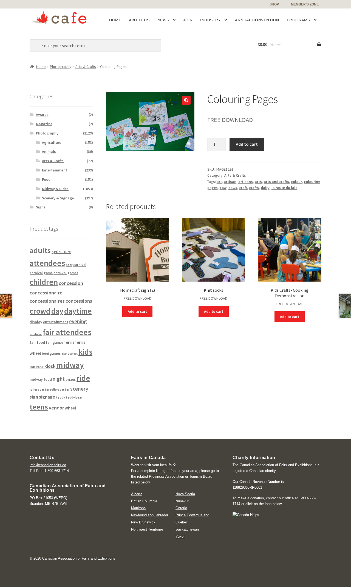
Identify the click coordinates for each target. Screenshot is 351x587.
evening (78, 321)
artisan (230, 181)
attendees (47, 263)
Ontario (181, 508)
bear (69, 265)
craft (243, 187)
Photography (60, 66)
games (55, 353)
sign (34, 397)
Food (46, 179)
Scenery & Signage (58, 198)
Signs (41, 207)
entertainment (55, 321)
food (45, 353)
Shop (274, 4)
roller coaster (39, 389)
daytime (78, 311)
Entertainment (54, 170)
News (163, 20)
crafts (254, 187)
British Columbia (144, 501)
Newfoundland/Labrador (149, 515)
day (57, 311)
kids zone (37, 367)
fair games (54, 342)
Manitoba (138, 508)
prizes (71, 379)
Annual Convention (257, 20)
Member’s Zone (305, 4)
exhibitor (36, 334)
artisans (245, 181)
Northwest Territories (147, 529)
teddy (60, 397)
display (36, 322)
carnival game (41, 273)
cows (232, 187)
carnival (79, 264)
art (219, 181)
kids (85, 352)
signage (47, 397)
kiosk (49, 366)
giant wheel (69, 354)
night (59, 379)
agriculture (61, 251)
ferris (69, 342)
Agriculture (51, 142)
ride (83, 378)
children (44, 282)
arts (258, 181)
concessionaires (47, 301)
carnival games (65, 273)
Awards (42, 114)
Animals (49, 151)
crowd (40, 311)
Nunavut (182, 501)
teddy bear (74, 397)
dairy (265, 187)
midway (70, 365)
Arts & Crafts (85, 66)
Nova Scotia (185, 494)
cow (223, 187)
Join (188, 20)
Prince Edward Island (192, 515)
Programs (298, 20)
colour (296, 181)
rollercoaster (59, 389)
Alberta (136, 494)
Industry (210, 20)
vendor (56, 408)
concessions (79, 301)
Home (115, 20)
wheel (70, 408)
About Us (139, 20)
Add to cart (247, 144)
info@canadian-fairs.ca (48, 465)
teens (39, 407)
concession (71, 283)
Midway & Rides (55, 188)
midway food (41, 379)
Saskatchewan (187, 529)
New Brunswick (143, 522)
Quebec (182, 522)
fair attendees (67, 332)
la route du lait (284, 187)
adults (40, 250)
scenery (79, 388)
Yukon (180, 536)
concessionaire (46, 293)
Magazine (44, 123)
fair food (37, 342)
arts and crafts (276, 181)
